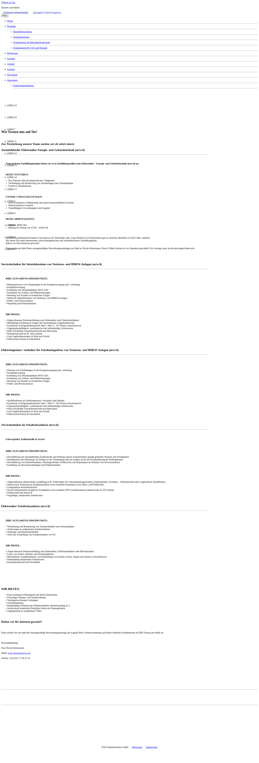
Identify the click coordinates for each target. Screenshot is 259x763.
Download (12, 75)
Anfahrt (11, 64)
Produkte (11, 26)
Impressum (12, 80)
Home (10, 21)
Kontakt (11, 58)
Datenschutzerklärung (23, 85)
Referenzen (12, 53)
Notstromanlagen (21, 37)
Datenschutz (152, 747)
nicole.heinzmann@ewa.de (19, 653)
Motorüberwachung (22, 31)
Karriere (11, 69)
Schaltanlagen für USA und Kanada (30, 48)
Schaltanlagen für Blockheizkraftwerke (31, 42)
